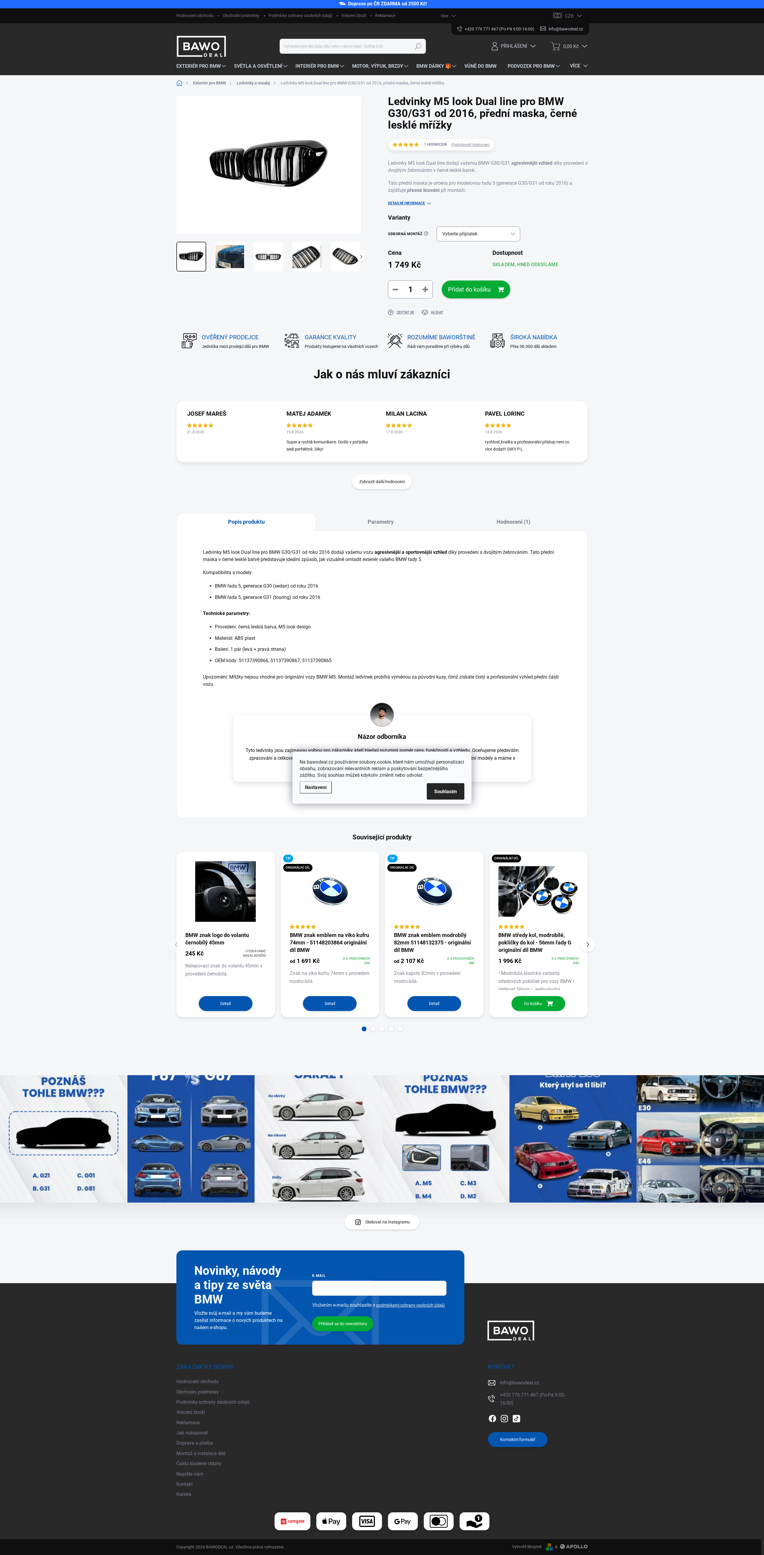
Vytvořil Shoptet (527, 1546)
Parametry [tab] (381, 522)
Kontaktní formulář (517, 1439)
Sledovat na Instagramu (387, 1222)
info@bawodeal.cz (519, 1383)
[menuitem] (201, 66)
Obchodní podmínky (241, 15)
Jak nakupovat (192, 1433)
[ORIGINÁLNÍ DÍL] (538, 891)
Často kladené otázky (198, 1463)
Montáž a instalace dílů (201, 1453)
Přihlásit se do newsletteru (342, 1323)
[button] (364, 1029)
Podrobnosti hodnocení (470, 145)
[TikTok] (516, 1417)
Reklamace (385, 15)
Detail (225, 1003)
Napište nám (189, 1474)
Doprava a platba (194, 1443)
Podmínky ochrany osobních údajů (300, 15)
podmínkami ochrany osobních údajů (410, 1305)
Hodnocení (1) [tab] (513, 522)
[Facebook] (492, 1417)
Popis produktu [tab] (246, 522)
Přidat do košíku (469, 289)
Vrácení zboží (353, 15)
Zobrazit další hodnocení (382, 481)
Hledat (418, 46)
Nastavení (315, 787)
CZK (569, 16)
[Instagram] (504, 1417)
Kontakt (184, 1484)
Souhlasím (445, 791)
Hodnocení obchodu (195, 15)
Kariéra (183, 1494)
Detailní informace (406, 203)
